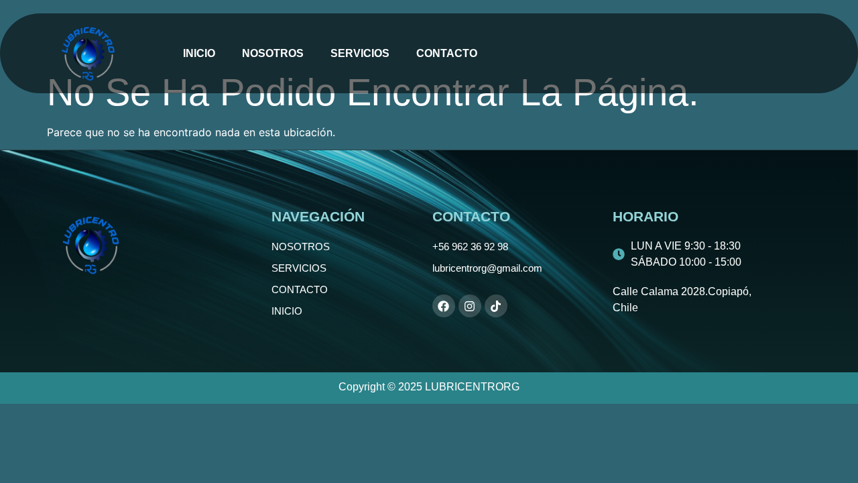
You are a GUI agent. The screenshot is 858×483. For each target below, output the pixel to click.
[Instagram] (469, 305)
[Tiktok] (496, 305)
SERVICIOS (359, 53)
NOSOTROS (273, 53)
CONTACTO (446, 53)
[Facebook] (443, 305)
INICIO (199, 53)
